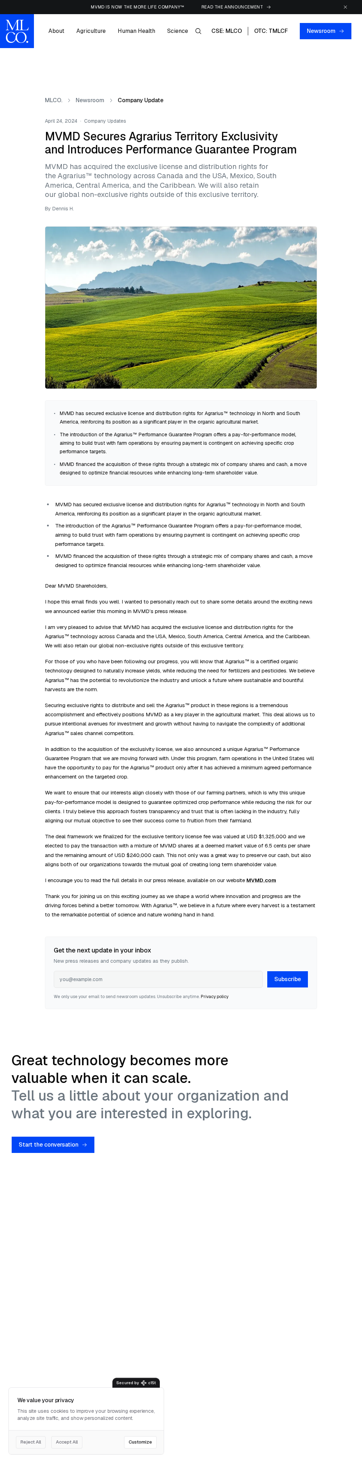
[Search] (198, 31)
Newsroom (321, 31)
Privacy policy (214, 996)
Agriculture (91, 31)
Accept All (67, 1442)
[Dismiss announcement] (345, 7)
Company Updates (105, 121)
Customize (140, 1442)
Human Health (136, 31)
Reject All (31, 1442)
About (56, 31)
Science (177, 31)
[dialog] (86, 1421)
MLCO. (53, 100)
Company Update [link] (140, 100)
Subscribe (287, 979)
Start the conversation (48, 1144)
